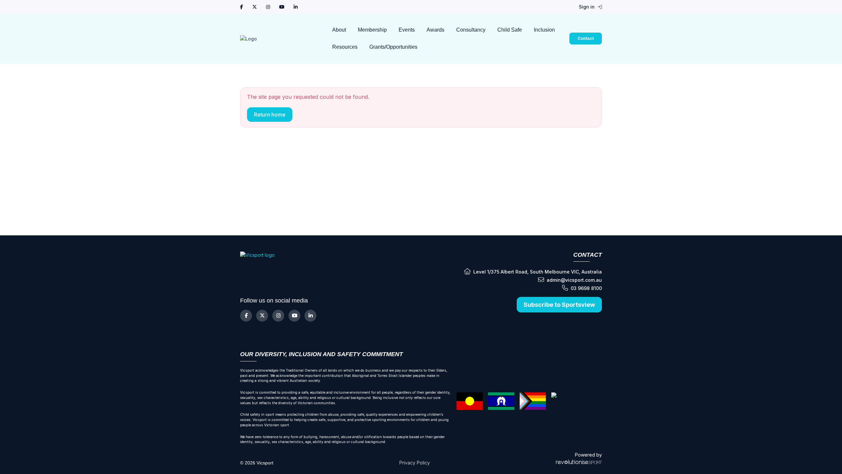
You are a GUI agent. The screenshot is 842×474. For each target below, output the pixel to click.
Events (407, 30)
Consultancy (470, 30)
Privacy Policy (414, 462)
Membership (372, 30)
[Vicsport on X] (254, 6)
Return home (269, 114)
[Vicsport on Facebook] (241, 6)
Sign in (587, 7)
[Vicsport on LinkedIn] (296, 6)
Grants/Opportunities (393, 47)
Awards (435, 30)
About (339, 30)
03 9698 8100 (586, 288)
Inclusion (544, 30)
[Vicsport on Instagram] (268, 6)
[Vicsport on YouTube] (282, 6)
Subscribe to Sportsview (559, 304)
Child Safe (509, 30)
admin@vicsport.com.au (574, 280)
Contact (586, 38)
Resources (345, 47)
